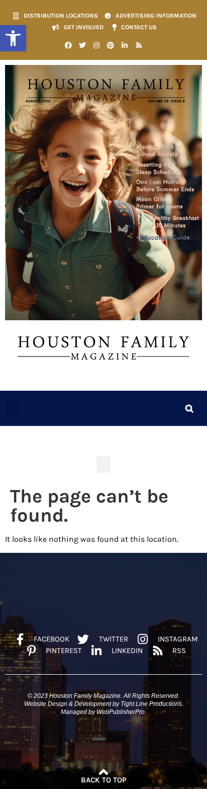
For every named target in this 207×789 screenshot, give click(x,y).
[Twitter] (82, 45)
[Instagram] (96, 45)
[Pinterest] (111, 45)
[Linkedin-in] (125, 45)
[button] (13, 38)
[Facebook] (68, 45)
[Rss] (139, 45)
